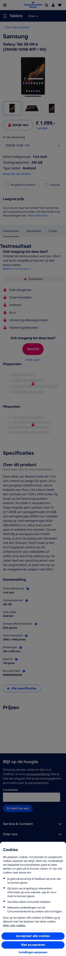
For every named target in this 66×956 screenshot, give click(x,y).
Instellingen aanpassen (33, 952)
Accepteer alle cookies (33, 936)
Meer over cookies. (14, 925)
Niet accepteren (33, 945)
